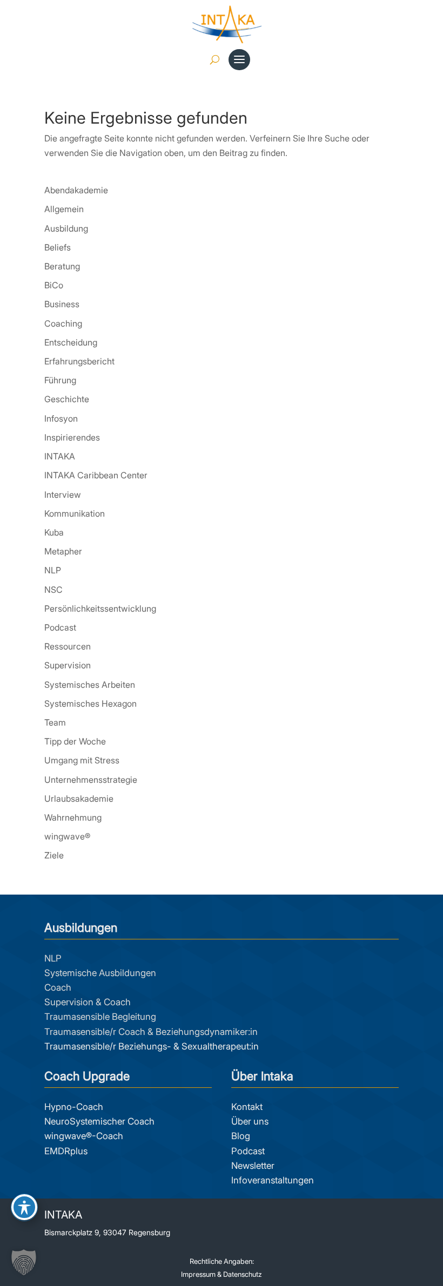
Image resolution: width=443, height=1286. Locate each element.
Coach (57, 987)
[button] (24, 1262)
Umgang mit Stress (81, 760)
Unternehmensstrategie (90, 779)
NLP (52, 570)
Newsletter (252, 1165)
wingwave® (67, 836)
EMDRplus (66, 1151)
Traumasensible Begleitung (100, 1016)
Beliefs (57, 247)
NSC (53, 589)
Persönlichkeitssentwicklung (100, 608)
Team (55, 722)
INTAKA (59, 456)
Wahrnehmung (73, 817)
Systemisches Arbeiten (89, 684)
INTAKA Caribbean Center (95, 475)
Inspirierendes (72, 437)
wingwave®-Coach (83, 1136)
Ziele (54, 855)
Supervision (67, 665)
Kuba (54, 532)
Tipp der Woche (75, 741)
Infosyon (61, 418)
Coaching (63, 323)
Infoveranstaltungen (272, 1180)
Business (61, 304)
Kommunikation (74, 513)
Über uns (250, 1121)
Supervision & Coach (87, 1002)
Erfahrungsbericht (79, 361)
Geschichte (66, 399)
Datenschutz (242, 1274)
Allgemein (64, 209)
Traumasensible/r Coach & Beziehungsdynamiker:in (151, 1031)
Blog (240, 1136)
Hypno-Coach (73, 1106)
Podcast (60, 627)
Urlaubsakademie (78, 798)
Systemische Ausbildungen (100, 972)
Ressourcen (67, 646)
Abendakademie (76, 190)
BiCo (53, 285)
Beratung (62, 266)
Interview (62, 494)
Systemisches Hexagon (90, 703)
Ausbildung (66, 228)
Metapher (63, 551)
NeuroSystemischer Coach (99, 1121)
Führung (60, 380)
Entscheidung (70, 342)
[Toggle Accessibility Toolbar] (24, 1207)
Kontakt (247, 1106)
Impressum (198, 1274)
